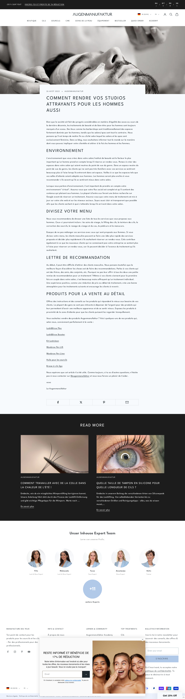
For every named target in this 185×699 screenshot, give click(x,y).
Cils (44, 21)
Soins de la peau (83, 21)
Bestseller (120, 21)
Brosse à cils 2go (54, 366)
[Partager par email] (127, 402)
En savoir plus (27, 507)
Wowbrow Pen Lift (54, 347)
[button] (169, 695)
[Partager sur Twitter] (80, 402)
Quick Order (137, 21)
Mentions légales (12, 696)
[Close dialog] (142, 639)
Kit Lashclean (52, 341)
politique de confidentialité (158, 671)
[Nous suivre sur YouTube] (29, 651)
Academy (153, 21)
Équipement (103, 21)
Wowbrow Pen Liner (55, 354)
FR (156, 14)
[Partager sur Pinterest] (104, 402)
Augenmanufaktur (74, 91)
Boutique (32, 21)
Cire (68, 21)
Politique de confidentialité (28, 696)
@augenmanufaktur (80, 376)
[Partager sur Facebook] (57, 402)
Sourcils (55, 21)
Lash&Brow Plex (54, 328)
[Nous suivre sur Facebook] (8, 651)
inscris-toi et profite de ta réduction (44, 4)
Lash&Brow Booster (55, 335)
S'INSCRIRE (162, 659)
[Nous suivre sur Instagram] (15, 651)
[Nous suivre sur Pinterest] (22, 651)
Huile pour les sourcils (56, 360)
